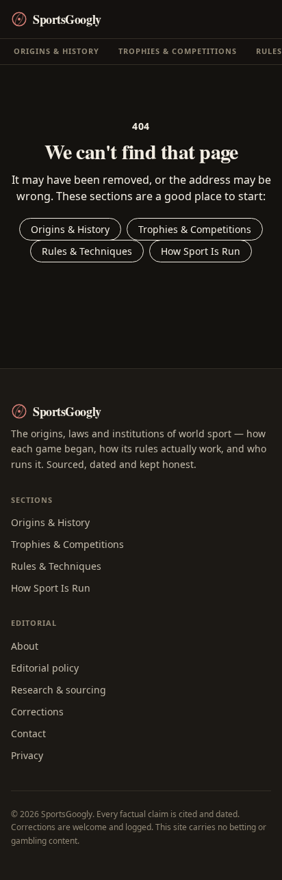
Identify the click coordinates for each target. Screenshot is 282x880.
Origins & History (56, 51)
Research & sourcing (58, 689)
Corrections (37, 711)
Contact (28, 733)
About (24, 646)
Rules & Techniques (87, 251)
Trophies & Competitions (177, 51)
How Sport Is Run (200, 251)
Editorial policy (45, 667)
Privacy (27, 755)
